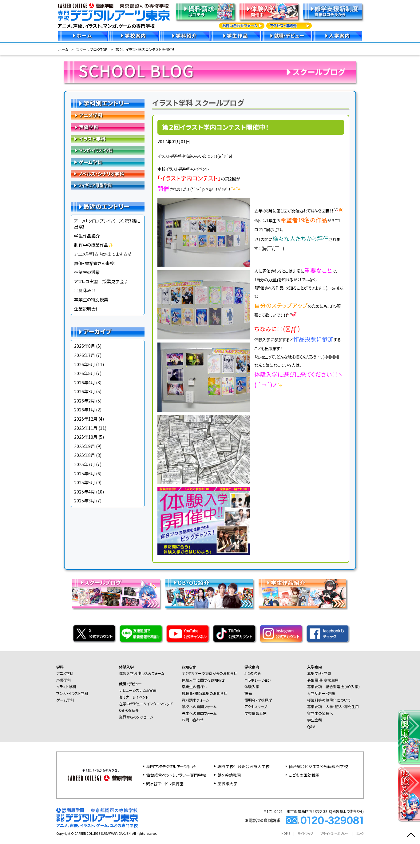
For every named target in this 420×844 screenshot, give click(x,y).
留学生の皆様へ (320, 713)
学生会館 (314, 719)
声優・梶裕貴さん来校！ (95, 263)
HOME (285, 833)
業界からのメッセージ (136, 716)
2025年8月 (84, 455)
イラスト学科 (108, 139)
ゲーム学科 (108, 162)
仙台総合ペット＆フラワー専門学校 (176, 775)
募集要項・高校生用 (323, 680)
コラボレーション (257, 680)
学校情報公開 (255, 713)
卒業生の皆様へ (195, 686)
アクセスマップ (255, 706)
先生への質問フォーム (199, 713)
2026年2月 (84, 401)
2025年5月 (84, 482)
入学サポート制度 (321, 693)
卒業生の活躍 (87, 272)
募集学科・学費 (319, 673)
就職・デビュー (130, 683)
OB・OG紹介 (129, 710)
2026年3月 (84, 391)
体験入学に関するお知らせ (203, 680)
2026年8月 (84, 346)
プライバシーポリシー (334, 833)
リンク (360, 833)
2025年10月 (85, 437)
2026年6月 (84, 364)
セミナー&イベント (134, 696)
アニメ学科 (108, 115)
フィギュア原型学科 (108, 185)
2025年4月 (84, 492)
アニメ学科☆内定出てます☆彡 (103, 254)
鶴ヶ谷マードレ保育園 (165, 784)
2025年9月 (84, 446)
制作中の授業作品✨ (93, 245)
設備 (248, 693)
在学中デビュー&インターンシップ (145, 703)
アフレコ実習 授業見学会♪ (101, 281)
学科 (60, 666)
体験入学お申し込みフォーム (141, 673)
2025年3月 (84, 500)
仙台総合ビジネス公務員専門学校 (318, 766)
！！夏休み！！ (85, 290)
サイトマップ (305, 833)
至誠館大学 (227, 784)
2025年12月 (85, 419)
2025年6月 (84, 473)
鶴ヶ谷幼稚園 (229, 775)
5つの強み (252, 673)
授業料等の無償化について (329, 700)
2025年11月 (85, 428)
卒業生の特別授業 (91, 299)
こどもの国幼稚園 (304, 775)
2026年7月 (84, 355)
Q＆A (311, 726)
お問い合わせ (193, 719)
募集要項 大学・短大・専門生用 (333, 706)
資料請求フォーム (195, 700)
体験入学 (126, 666)
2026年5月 (84, 373)
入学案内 (314, 666)
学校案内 (251, 666)
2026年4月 (84, 382)
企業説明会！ (86, 309)
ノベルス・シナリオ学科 (108, 174)
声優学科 (108, 127)
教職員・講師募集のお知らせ (204, 693)
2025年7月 (84, 464)
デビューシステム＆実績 (138, 690)
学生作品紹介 (87, 236)
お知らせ (189, 666)
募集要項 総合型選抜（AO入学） (333, 686)
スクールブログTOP (92, 49)
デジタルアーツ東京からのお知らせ (209, 673)
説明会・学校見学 (258, 700)
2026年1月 (84, 409)
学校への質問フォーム (199, 706)
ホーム (63, 49)
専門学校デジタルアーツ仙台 (171, 766)
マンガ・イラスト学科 (108, 150)
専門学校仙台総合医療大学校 (243, 766)
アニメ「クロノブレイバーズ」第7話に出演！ (107, 224)
